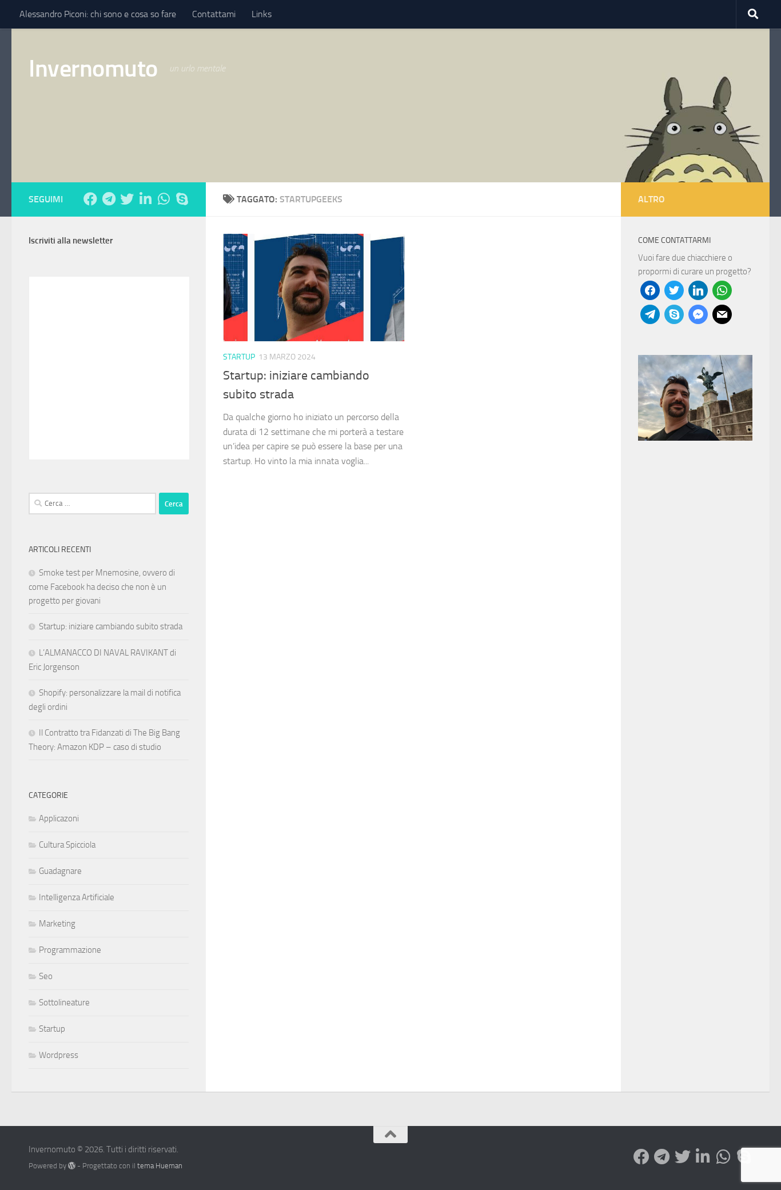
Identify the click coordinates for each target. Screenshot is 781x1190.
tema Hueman (159, 1165)
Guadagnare (60, 871)
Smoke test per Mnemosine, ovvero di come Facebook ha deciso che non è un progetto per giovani (102, 587)
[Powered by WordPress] (71, 1165)
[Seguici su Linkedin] (145, 199)
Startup (239, 357)
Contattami (214, 14)
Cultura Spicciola (67, 845)
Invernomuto (93, 68)
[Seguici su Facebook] (90, 199)
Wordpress (58, 1055)
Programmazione (70, 950)
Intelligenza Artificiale (76, 897)
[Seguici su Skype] (182, 199)
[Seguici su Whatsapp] (163, 199)
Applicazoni (59, 818)
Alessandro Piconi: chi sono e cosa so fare (97, 14)
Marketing (57, 924)
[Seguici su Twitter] (127, 199)
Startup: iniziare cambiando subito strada (110, 626)
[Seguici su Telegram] (108, 199)
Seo (46, 976)
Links (262, 14)
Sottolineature (64, 1002)
